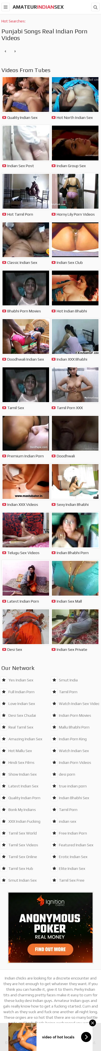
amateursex (38, 7)
